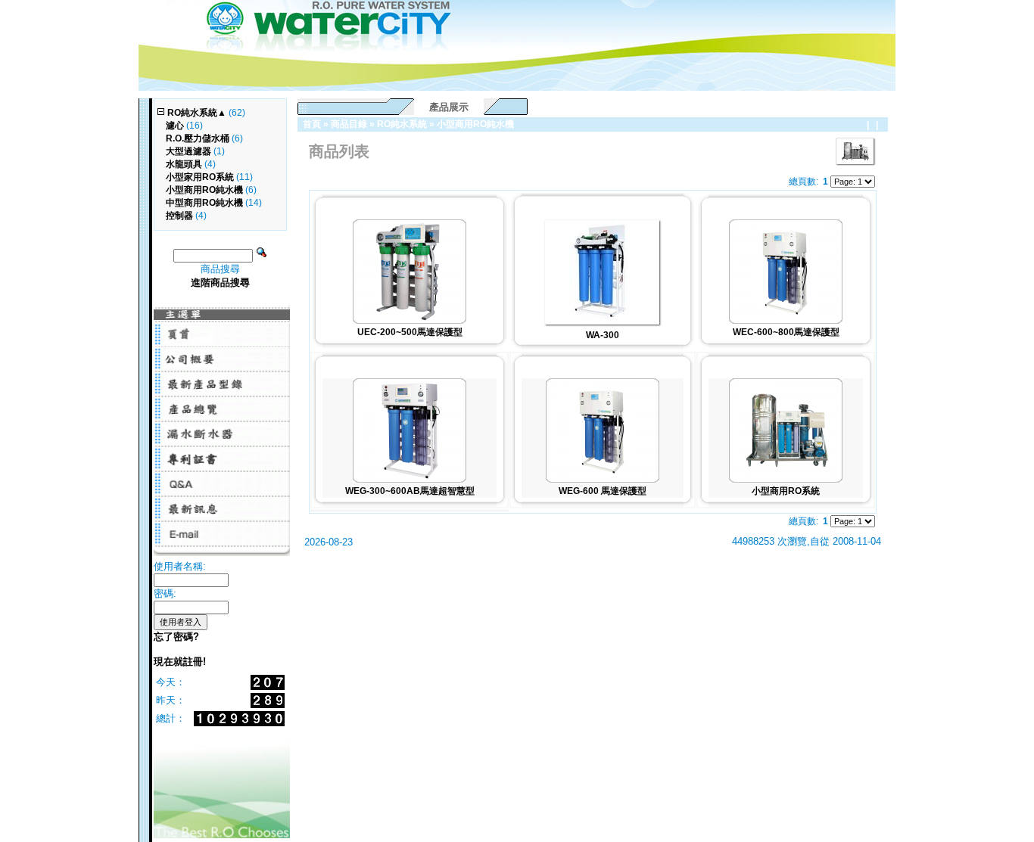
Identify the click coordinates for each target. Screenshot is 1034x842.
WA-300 (602, 335)
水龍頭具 (184, 164)
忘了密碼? (176, 636)
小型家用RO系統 (200, 177)
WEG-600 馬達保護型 (602, 491)
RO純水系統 (402, 124)
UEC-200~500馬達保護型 (409, 332)
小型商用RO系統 (786, 491)
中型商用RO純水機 (204, 202)
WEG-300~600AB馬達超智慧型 (410, 491)
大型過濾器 (188, 151)
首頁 (312, 124)
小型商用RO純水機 (475, 124)
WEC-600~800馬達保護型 (786, 332)
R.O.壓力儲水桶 (197, 138)
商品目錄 (349, 124)
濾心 (175, 125)
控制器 (179, 215)
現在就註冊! (180, 661)
